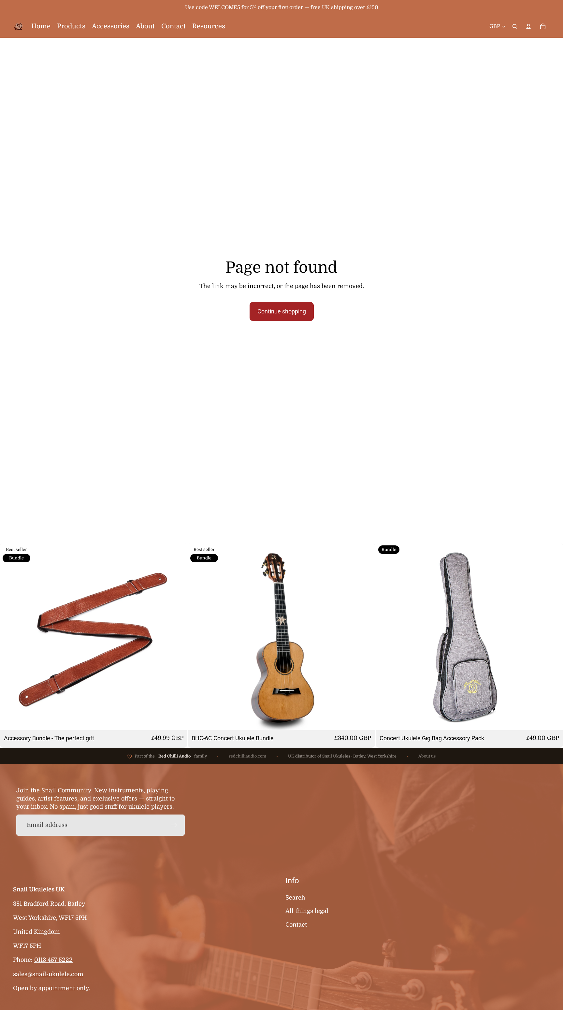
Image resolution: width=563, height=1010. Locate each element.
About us (427, 756)
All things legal (306, 911)
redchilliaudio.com (247, 756)
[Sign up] (174, 825)
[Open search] (515, 26)
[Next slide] (177, 636)
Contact (296, 924)
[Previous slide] (10, 636)
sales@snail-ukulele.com (48, 974)
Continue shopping (281, 311)
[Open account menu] (528, 26)
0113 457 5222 (53, 960)
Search (295, 897)
